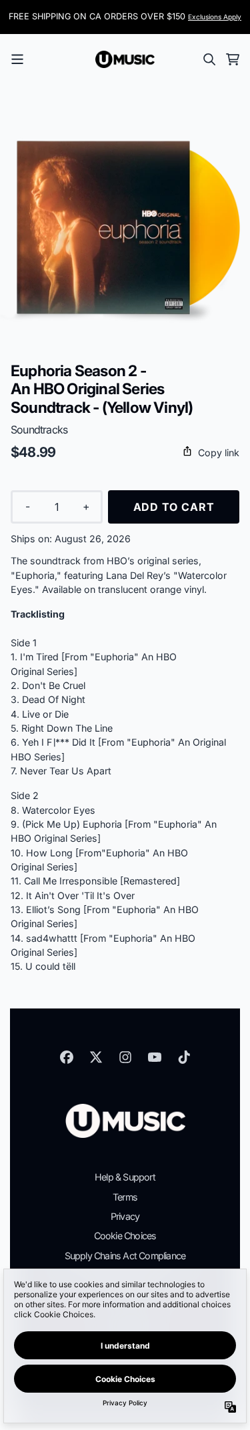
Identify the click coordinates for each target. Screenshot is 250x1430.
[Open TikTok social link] (184, 1057)
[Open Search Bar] (208, 59)
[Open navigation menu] (17, 59)
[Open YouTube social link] (154, 1057)
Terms (125, 1197)
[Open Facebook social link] (66, 1057)
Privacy (125, 1216)
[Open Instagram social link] (125, 1057)
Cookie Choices (125, 1235)
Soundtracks (39, 429)
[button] (125, 453)
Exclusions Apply (214, 17)
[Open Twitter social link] (96, 1057)
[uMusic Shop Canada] (125, 59)
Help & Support (125, 1177)
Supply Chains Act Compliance (125, 1255)
